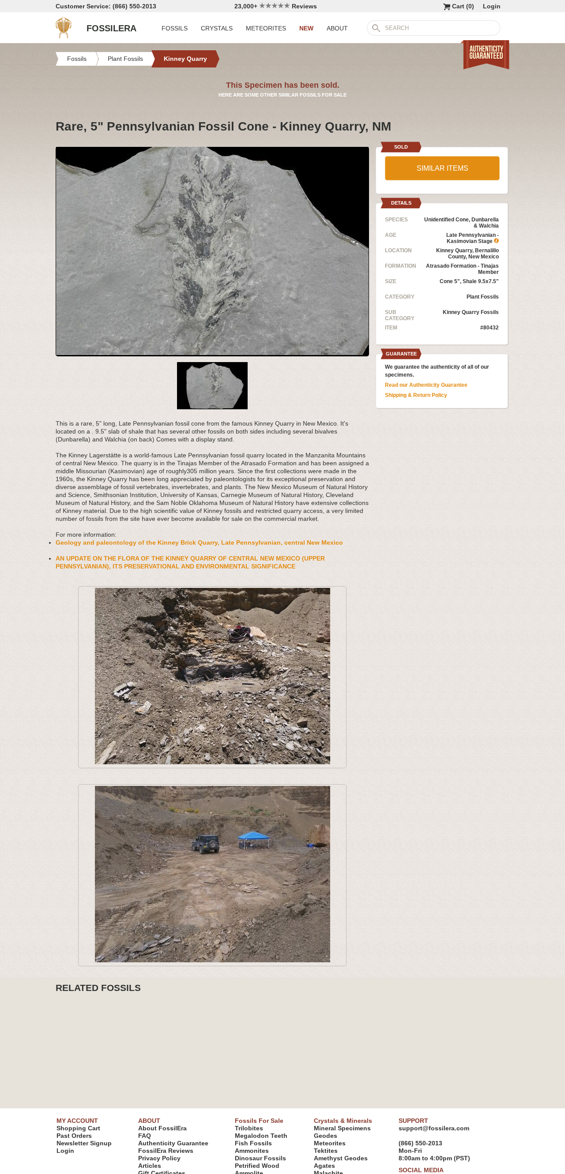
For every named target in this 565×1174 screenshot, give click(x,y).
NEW (306, 28)
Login (492, 6)
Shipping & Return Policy (416, 395)
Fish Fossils (253, 1143)
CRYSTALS (217, 28)
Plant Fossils (483, 297)
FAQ (144, 1135)
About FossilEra (162, 1128)
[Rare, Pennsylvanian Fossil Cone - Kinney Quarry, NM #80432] (212, 352)
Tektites (326, 1150)
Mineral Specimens (342, 1128)
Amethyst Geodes (341, 1158)
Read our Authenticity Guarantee (426, 385)
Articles (149, 1165)
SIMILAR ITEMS (442, 168)
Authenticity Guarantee (173, 1143)
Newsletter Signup (84, 1143)
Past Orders (74, 1135)
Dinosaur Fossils (260, 1158)
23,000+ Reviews (275, 6)
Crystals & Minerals (343, 1120)
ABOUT (337, 28)
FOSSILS (175, 28)
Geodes (325, 1135)
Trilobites (249, 1128)
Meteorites (330, 1143)
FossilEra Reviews (165, 1150)
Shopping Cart (78, 1128)
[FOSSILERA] (64, 36)
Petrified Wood (257, 1165)
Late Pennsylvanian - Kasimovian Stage (472, 238)
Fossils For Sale (259, 1120)
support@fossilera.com (434, 1128)
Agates (324, 1165)
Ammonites (252, 1150)
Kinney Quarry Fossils (471, 312)
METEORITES (266, 28)
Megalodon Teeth (261, 1135)
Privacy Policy (159, 1158)
